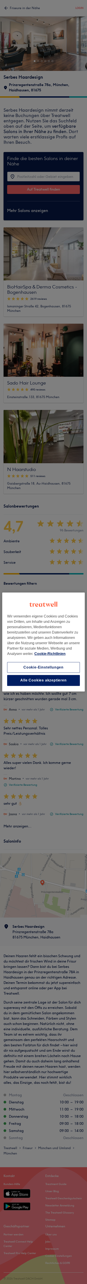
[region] (43, 642)
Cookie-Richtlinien (50, 654)
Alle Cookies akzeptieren (43, 680)
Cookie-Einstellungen (43, 667)
